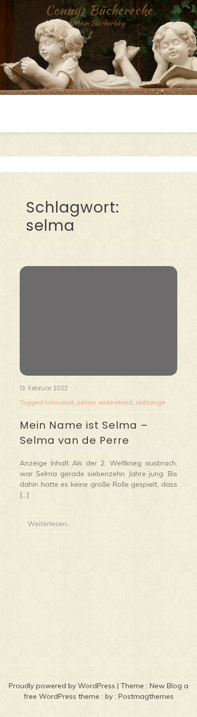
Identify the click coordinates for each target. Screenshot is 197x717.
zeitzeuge (150, 402)
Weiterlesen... (49, 523)
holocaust (59, 402)
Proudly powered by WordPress (63, 685)
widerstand (115, 402)
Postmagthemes (146, 696)
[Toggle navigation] (10, 164)
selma (86, 402)
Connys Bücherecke (99, 10)
